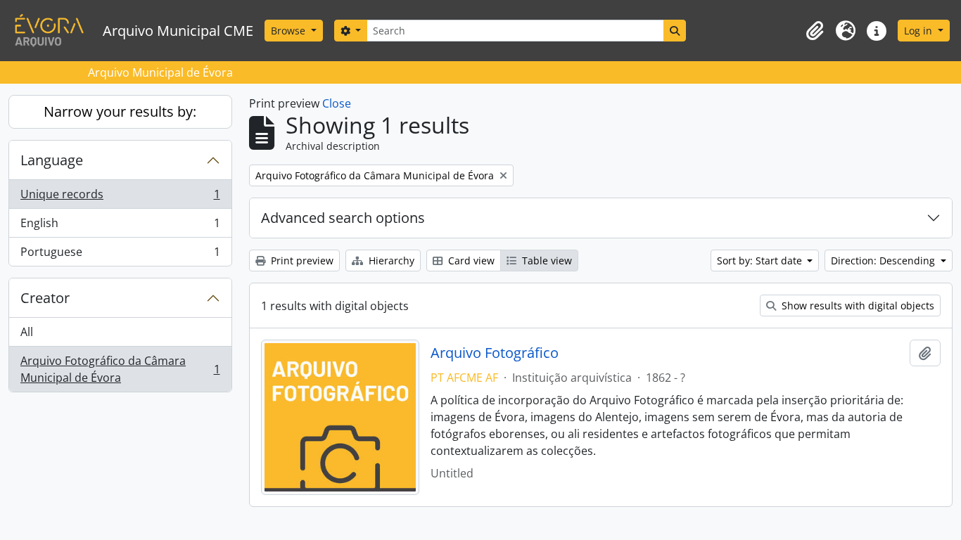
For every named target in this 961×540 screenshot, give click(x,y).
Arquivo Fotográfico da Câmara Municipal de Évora (120, 369)
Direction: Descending (884, 260)
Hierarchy (390, 260)
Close (336, 103)
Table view (545, 260)
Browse (289, 30)
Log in (919, 30)
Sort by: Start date (761, 260)
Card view (470, 260)
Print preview (300, 260)
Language (51, 159)
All (26, 332)
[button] (814, 30)
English (120, 226)
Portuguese (120, 255)
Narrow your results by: (120, 111)
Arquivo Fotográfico (495, 353)
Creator (45, 297)
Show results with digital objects (856, 305)
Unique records (120, 197)
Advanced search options (343, 217)
